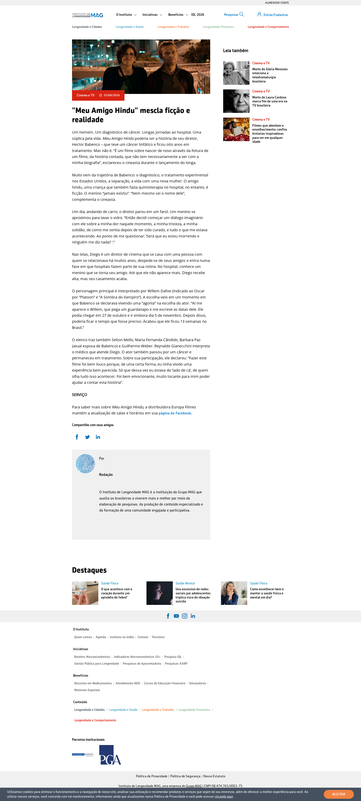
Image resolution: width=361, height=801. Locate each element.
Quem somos (83, 637)
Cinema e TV (86, 95)
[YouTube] (176, 616)
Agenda (101, 637)
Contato (143, 637)
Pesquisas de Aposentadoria (142, 663)
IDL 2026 (197, 15)
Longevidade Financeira (218, 27)
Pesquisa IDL (173, 657)
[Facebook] (168, 616)
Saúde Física (109, 583)
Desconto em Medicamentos (93, 683)
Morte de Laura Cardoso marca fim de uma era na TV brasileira (269, 101)
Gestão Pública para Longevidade (96, 663)
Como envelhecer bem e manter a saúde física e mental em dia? (267, 593)
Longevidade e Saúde (130, 27)
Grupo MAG (194, 786)
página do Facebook (175, 413)
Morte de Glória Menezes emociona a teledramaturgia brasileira (270, 75)
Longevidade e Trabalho (173, 27)
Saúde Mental (185, 583)
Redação (106, 474)
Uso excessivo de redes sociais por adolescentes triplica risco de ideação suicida (193, 595)
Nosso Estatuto (214, 776)
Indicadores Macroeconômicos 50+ (137, 657)
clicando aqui (224, 796)
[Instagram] (184, 616)
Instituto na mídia (122, 637)
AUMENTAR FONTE (277, 2)
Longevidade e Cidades (87, 27)
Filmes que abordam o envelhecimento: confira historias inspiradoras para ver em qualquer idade (269, 134)
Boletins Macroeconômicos (92, 657)
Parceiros (158, 637)
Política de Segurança (185, 776)
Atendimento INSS (128, 683)
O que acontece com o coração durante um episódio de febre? (116, 593)
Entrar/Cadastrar (276, 15)
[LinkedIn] (193, 616)
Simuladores (197, 683)
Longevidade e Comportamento (268, 27)
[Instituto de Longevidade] (87, 15)
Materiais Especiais (87, 690)
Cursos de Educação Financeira (164, 683)
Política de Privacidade (151, 776)
